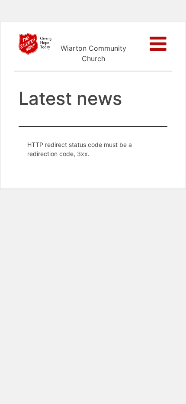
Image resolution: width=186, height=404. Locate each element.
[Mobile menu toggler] (158, 44)
